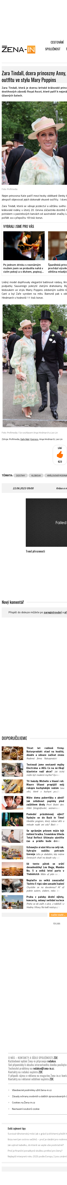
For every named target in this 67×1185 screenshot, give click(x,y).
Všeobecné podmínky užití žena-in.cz (32, 1090)
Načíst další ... (58, 915)
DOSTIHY (20, 475)
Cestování (57, 42)
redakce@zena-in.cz (43, 1068)
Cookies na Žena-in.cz (23, 1102)
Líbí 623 (60, 455)
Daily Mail (24, 439)
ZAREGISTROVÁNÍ (53, 612)
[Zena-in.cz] (21, 49)
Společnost (52, 49)
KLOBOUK (36, 475)
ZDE (56, 1058)
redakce (51, 1061)
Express (34, 439)
